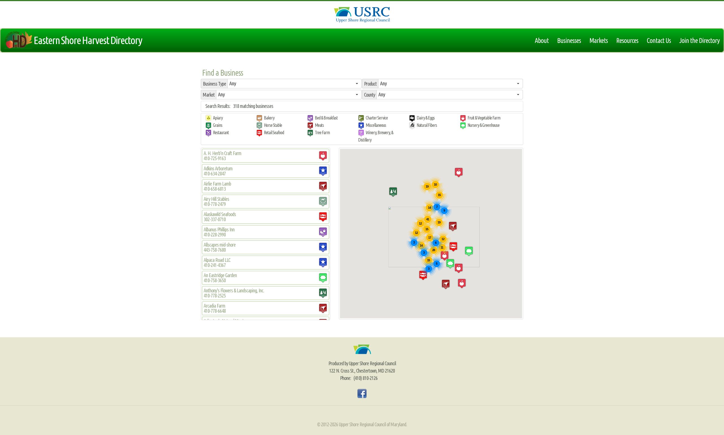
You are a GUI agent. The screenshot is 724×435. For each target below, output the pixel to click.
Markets (598, 40)
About (542, 40)
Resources (627, 40)
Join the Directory (699, 40)
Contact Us (659, 40)
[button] (294, 83)
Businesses (569, 40)
